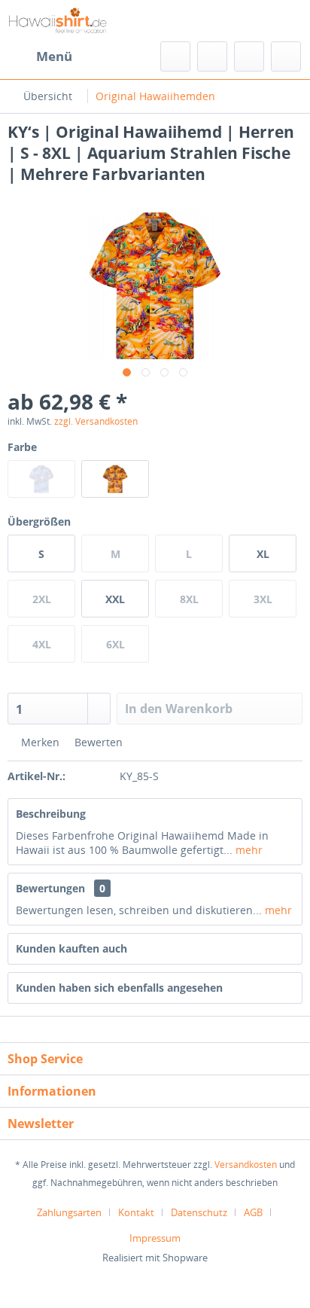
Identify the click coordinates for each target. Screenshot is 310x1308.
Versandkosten (245, 1164)
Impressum (155, 1238)
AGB (253, 1212)
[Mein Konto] (249, 56)
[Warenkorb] (286, 56)
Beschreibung (51, 813)
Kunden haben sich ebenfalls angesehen (119, 987)
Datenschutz (199, 1212)
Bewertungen (50, 888)
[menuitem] (40, 56)
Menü (54, 56)
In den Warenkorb (178, 708)
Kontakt (136, 1212)
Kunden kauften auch (71, 948)
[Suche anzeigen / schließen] (175, 56)
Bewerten (97, 742)
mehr (247, 850)
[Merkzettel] (212, 56)
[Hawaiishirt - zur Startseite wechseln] (58, 21)
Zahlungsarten (69, 1212)
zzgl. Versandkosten (96, 421)
